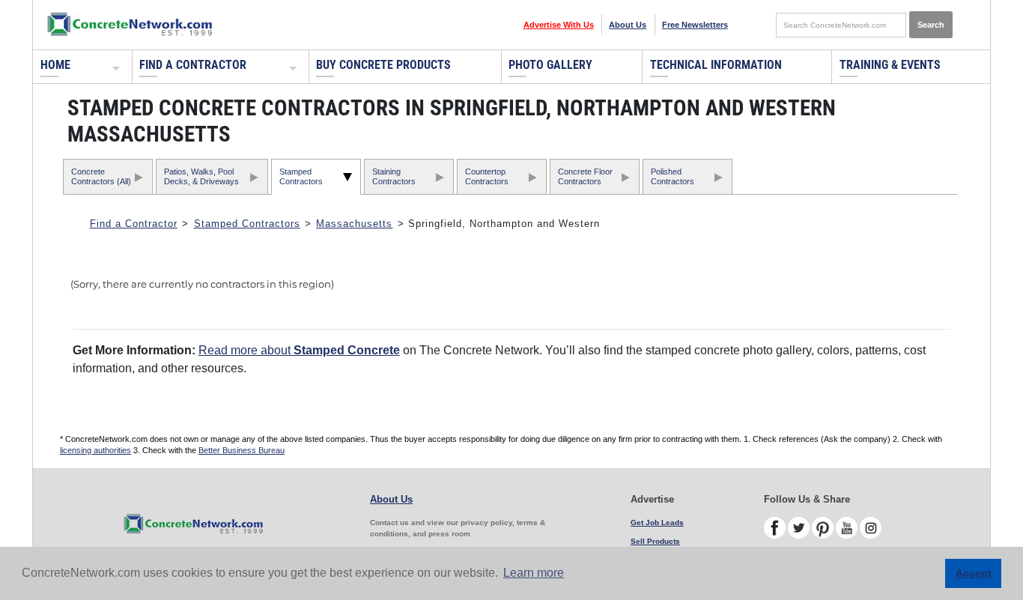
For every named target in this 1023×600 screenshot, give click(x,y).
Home (55, 65)
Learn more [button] (533, 572)
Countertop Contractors (487, 176)
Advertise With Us (558, 24)
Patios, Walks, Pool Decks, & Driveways (201, 176)
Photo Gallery (550, 65)
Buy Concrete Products (383, 65)
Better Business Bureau (241, 450)
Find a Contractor (192, 65)
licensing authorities (95, 450)
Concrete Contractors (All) (101, 176)
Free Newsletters (695, 24)
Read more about (299, 350)
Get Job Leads (657, 522)
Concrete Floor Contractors (585, 176)
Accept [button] (974, 573)
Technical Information (716, 65)
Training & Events (890, 65)
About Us (627, 24)
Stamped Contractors (301, 176)
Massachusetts (354, 223)
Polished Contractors (672, 176)
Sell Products (655, 541)
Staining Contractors (394, 176)
